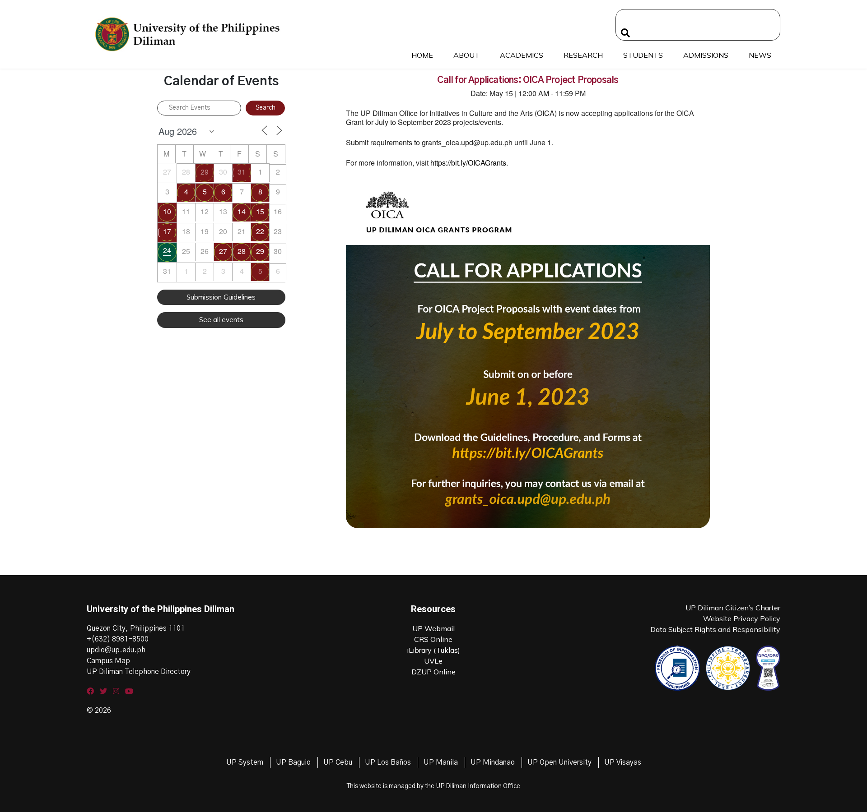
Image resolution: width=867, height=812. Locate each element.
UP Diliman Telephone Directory (139, 671)
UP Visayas (622, 762)
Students (643, 55)
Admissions (705, 55)
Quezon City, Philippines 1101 (136, 628)
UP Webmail (433, 628)
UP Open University (559, 762)
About (466, 55)
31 (242, 171)
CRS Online (433, 639)
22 (260, 231)
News (760, 55)
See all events (221, 319)
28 (242, 251)
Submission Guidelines (221, 297)
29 (204, 171)
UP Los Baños (388, 762)
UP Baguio (293, 762)
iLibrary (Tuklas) (433, 650)
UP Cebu (337, 762)
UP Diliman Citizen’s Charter (732, 607)
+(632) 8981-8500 (118, 639)
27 (223, 251)
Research (583, 55)
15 (260, 211)
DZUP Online (433, 671)
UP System (244, 762)
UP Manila (441, 762)
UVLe (433, 660)
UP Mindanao (493, 762)
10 (167, 211)
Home (422, 55)
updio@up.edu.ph (116, 650)
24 (167, 250)
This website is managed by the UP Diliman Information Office (433, 786)
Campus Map (108, 660)
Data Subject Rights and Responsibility (715, 629)
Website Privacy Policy (741, 618)
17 (167, 231)
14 (242, 211)
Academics (521, 55)
